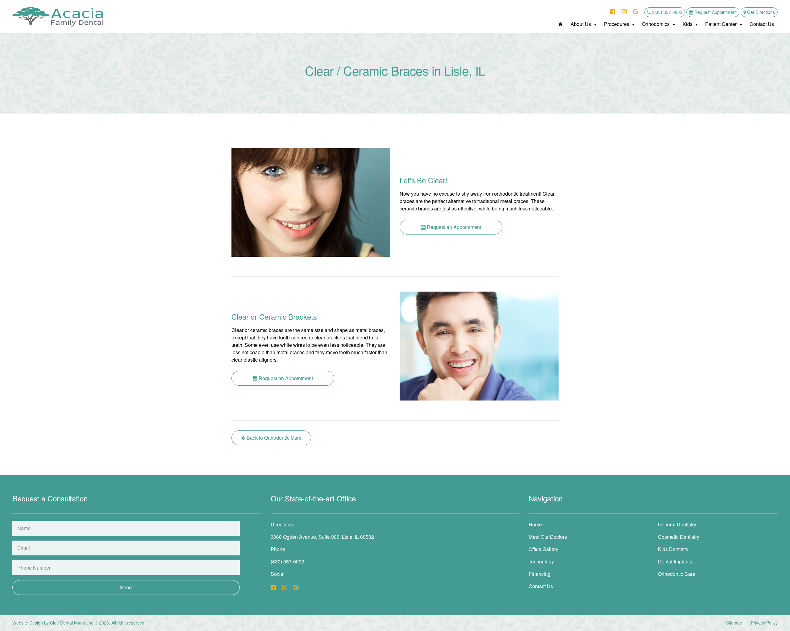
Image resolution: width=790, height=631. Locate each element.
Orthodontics (656, 23)
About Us (581, 23)
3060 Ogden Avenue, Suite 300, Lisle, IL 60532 (322, 536)
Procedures (616, 23)
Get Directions (760, 12)
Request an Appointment (453, 226)
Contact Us (762, 23)
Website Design (27, 623)
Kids (687, 23)
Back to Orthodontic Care (273, 437)
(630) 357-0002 (666, 12)
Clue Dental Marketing (72, 623)
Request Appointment (715, 12)
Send (126, 587)
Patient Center (721, 23)
